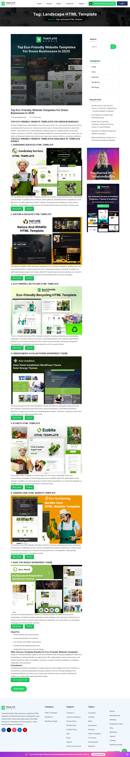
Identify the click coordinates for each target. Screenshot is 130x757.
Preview (29, 209)
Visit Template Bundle (20, 680)
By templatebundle (19, 117)
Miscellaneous (115, 715)
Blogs (59, 4)
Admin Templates (94, 734)
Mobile (112, 711)
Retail (90, 721)
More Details (17, 209)
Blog (111, 728)
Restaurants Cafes (116, 724)
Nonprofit (91, 746)
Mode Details (17, 348)
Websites (95, 77)
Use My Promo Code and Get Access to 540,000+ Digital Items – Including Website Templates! (104, 108)
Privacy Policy (71, 721)
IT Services (92, 738)
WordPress (96, 82)
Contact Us (70, 4)
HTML (94, 67)
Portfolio (113, 740)
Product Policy (71, 729)
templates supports (31, 654)
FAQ (67, 734)
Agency (112, 736)
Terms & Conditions (73, 717)
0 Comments (36, 117)
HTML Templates (51, 713)
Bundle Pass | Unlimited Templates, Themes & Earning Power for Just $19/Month (102, 124)
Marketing (113, 732)
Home (39, 4)
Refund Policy (71, 725)
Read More (19, 689)
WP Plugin (95, 87)
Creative (91, 717)
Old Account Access (73, 746)
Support (82, 4)
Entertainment (93, 742)
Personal (91, 729)
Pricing (49, 4)
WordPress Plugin (51, 721)
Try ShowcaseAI (98, 754)
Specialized (92, 725)
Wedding (113, 720)
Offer (94, 72)
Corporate (92, 713)
